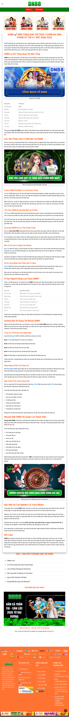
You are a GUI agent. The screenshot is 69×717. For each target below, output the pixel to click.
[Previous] (3, 614)
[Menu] (2, 4)
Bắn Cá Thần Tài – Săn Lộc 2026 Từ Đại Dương (34, 628)
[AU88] (17, 714)
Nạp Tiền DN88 (35, 384)
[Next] (65, 614)
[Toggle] (5, 561)
